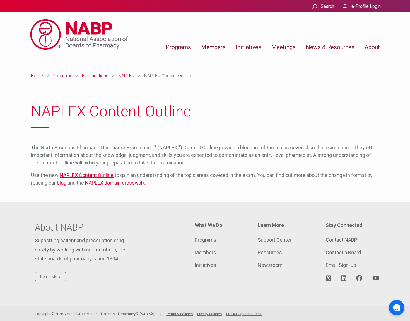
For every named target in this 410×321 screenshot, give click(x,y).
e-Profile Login (366, 6)
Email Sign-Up (341, 265)
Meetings (283, 47)
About (372, 47)
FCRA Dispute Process (244, 314)
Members (213, 47)
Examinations (95, 75)
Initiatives (248, 47)
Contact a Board (343, 252)
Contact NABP (341, 240)
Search (327, 6)
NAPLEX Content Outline (87, 175)
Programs (178, 47)
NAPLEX (126, 75)
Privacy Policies (209, 314)
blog (61, 183)
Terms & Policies (179, 314)
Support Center (274, 240)
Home (37, 75)
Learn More (50, 276)
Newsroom (270, 265)
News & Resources (330, 47)
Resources (270, 252)
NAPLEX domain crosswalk (115, 183)
